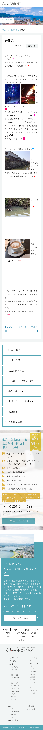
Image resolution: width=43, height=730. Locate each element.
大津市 (5, 629)
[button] (39, 4)
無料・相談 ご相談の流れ (15, 677)
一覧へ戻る (21, 326)
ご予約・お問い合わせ (18, 521)
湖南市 (34, 633)
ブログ (13, 717)
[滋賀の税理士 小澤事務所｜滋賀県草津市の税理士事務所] (12, 4)
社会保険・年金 (16, 370)
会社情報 (30, 706)
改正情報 (13, 411)
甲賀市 (33, 636)
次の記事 (34, 326)
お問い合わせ (32, 709)
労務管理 (32, 674)
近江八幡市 (21, 633)
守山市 (37, 629)
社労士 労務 (14, 360)
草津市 (16, 629)
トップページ (13, 658)
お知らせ (13, 709)
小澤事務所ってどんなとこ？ (15, 669)
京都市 (21, 640)
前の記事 (9, 329)
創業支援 (32, 661)
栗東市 (26, 629)
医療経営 (32, 677)
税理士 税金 (14, 350)
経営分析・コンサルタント (34, 682)
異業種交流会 (15, 421)
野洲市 (9, 633)
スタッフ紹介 (13, 720)
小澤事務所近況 (16, 391)
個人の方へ (33, 688)
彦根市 (22, 636)
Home (5, 30)
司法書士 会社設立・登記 (21, 380)
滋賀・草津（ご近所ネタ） (22, 401)
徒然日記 (14, 30)
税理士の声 (14, 683)
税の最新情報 (15, 712)
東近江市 (10, 636)
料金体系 (13, 697)
